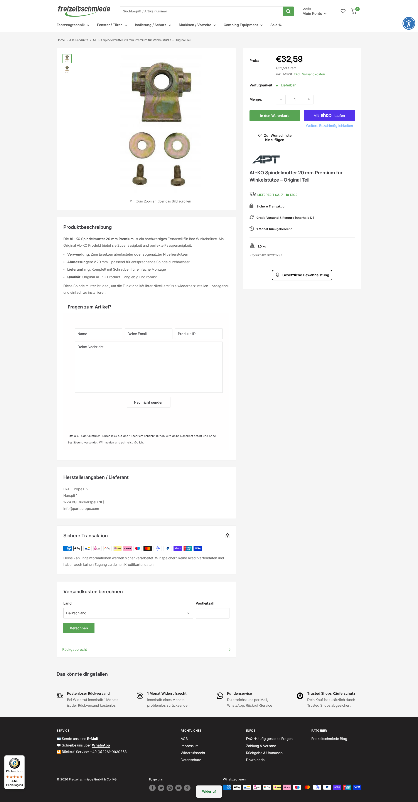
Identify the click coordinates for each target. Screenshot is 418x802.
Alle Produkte (78, 40)
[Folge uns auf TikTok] (187, 788)
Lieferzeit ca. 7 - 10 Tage (277, 195)
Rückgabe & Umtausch (264, 753)
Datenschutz (191, 760)
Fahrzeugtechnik (71, 25)
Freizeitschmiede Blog (329, 738)
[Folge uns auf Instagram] (170, 788)
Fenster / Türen (110, 25)
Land (67, 603)
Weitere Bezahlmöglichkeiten (329, 125)
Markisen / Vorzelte (195, 25)
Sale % (276, 25)
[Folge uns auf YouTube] (178, 788)
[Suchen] (288, 11)
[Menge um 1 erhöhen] (308, 99)
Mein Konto (312, 13)
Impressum (190, 746)
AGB (184, 738)
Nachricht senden (148, 402)
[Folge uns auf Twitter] (161, 788)
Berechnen (79, 628)
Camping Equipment (241, 25)
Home (61, 40)
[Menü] (22, 758)
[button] (408, 23)
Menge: (255, 99)
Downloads (255, 760)
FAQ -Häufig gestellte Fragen (269, 738)
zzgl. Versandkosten (309, 74)
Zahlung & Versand (261, 746)
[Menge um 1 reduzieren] (280, 99)
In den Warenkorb (275, 115)
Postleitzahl (205, 603)
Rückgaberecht (74, 649)
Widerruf (209, 791)
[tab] (146, 304)
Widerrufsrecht (193, 753)
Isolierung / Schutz (150, 25)
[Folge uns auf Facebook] (152, 788)
